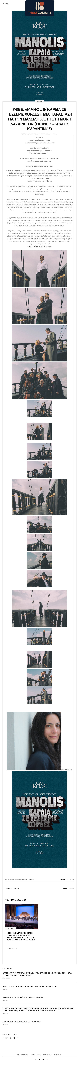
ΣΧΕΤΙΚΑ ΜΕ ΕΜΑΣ (22, 1054)
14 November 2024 (45, 134)
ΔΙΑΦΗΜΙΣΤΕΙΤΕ (35, 1054)
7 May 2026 (5, 989)
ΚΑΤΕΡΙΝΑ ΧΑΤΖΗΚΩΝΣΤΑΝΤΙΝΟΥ (30, 134)
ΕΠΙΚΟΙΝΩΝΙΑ (47, 1054)
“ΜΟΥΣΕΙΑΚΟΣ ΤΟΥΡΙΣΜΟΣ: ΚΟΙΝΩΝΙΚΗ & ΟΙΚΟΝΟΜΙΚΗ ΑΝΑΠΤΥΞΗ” (30, 986)
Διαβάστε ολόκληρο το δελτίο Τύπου (39, 246)
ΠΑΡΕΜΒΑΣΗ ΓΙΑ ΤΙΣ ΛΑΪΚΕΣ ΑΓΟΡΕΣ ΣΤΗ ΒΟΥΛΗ (23, 997)
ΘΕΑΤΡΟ (39, 101)
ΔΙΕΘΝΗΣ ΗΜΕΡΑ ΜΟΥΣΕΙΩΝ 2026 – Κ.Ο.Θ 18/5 (21, 1022)
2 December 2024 (12, 948)
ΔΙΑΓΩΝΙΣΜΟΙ (58, 1054)
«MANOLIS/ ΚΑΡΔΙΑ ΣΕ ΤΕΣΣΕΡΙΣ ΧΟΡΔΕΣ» (22, 879)
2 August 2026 (6, 978)
